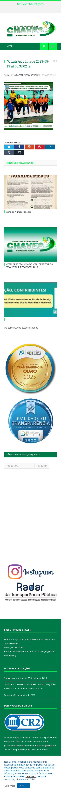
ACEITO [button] (23, 785)
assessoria (26, 741)
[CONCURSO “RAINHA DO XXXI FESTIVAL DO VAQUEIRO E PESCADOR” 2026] (30, 244)
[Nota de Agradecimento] (30, 192)
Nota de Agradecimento (18, 211)
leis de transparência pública (18, 749)
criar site (24, 737)
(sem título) (9, 695)
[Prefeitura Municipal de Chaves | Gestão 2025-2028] (30, 28)
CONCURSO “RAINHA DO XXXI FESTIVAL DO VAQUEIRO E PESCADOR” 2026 (31, 7)
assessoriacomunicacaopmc (22, 75)
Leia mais (31, 776)
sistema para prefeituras (44, 737)
